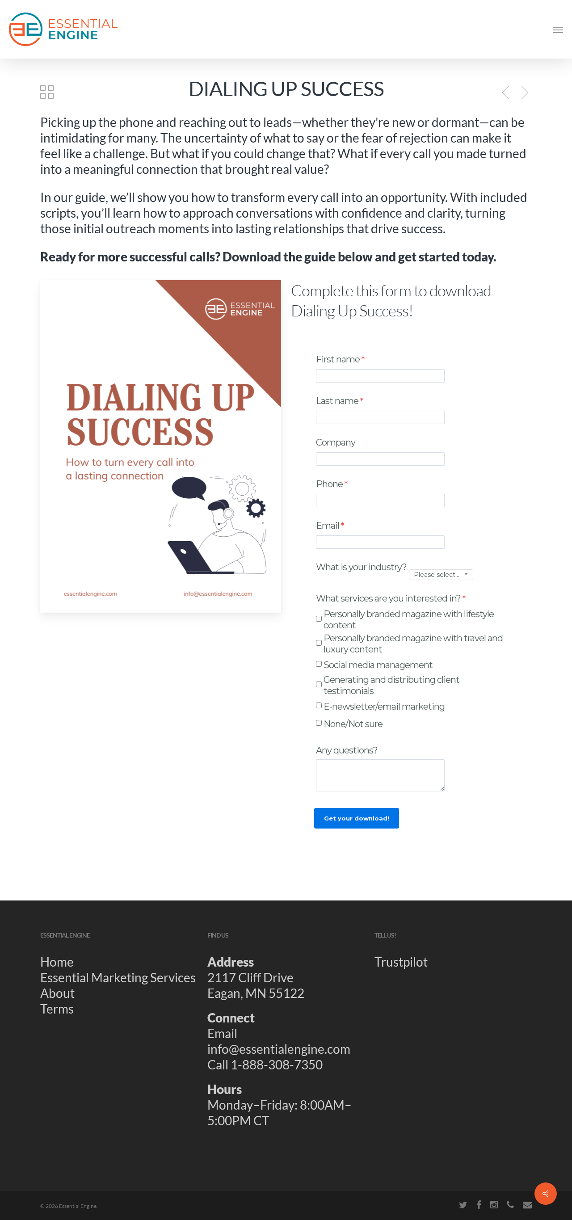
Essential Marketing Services (118, 977)
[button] (558, 29)
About (57, 993)
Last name (337, 400)
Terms (57, 1008)
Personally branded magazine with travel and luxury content (413, 644)
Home (57, 961)
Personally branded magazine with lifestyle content (409, 620)
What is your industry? (361, 567)
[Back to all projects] (47, 91)
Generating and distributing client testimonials (391, 685)
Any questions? (347, 750)
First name (338, 359)
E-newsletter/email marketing (384, 706)
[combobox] (441, 575)
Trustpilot (401, 961)
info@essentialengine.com (278, 1048)
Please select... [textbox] (436, 575)
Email (327, 525)
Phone (329, 484)
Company (335, 442)
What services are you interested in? (388, 598)
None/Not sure (353, 724)
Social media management (378, 665)
